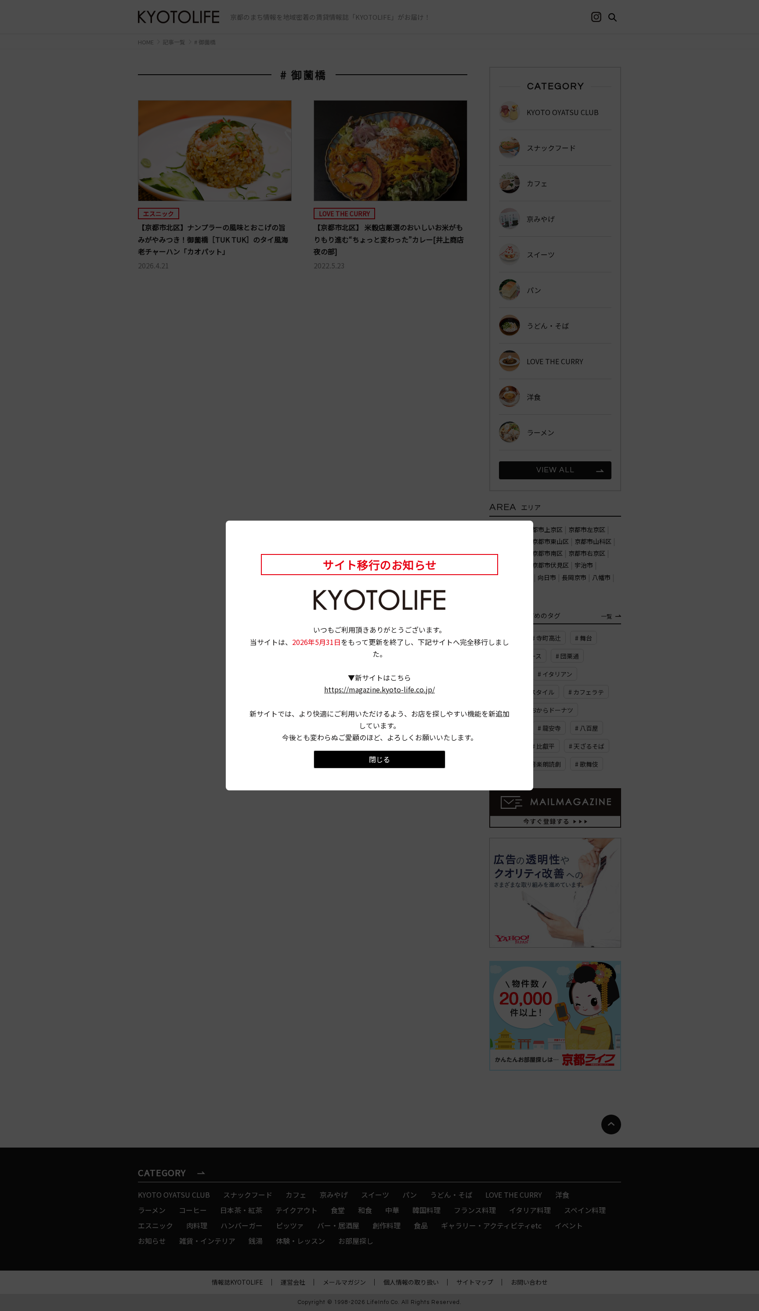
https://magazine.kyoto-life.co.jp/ (379, 689)
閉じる (379, 759)
